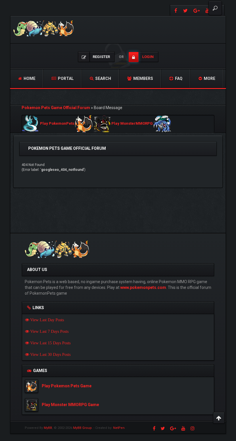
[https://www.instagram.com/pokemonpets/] (193, 428)
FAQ (178, 78)
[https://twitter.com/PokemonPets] (185, 10)
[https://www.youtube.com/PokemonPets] (183, 428)
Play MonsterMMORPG (132, 124)
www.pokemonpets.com (143, 287)
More (209, 78)
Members (142, 78)
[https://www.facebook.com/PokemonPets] (175, 10)
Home (29, 78)
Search (102, 78)
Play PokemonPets (57, 124)
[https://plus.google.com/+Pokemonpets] (197, 10)
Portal (65, 78)
